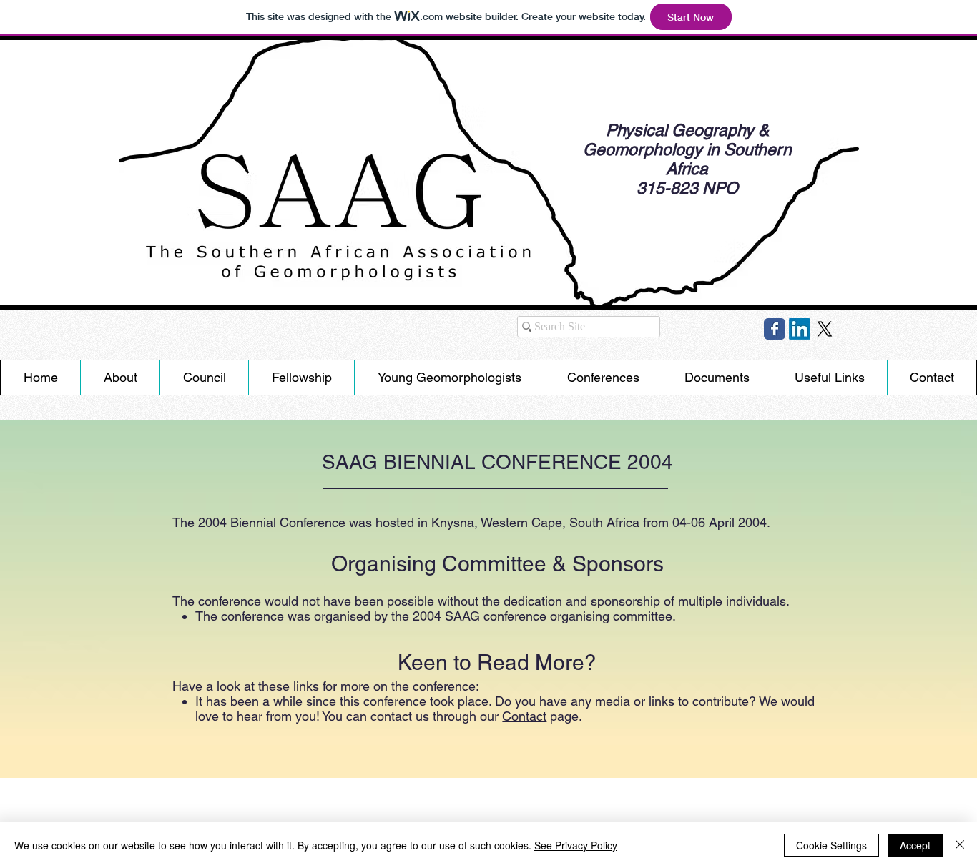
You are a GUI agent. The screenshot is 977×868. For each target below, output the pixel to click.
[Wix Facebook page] (774, 329)
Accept (915, 845)
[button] (449, 377)
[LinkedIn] (799, 329)
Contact (524, 716)
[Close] (959, 845)
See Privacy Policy (575, 845)
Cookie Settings (831, 845)
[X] (824, 329)
